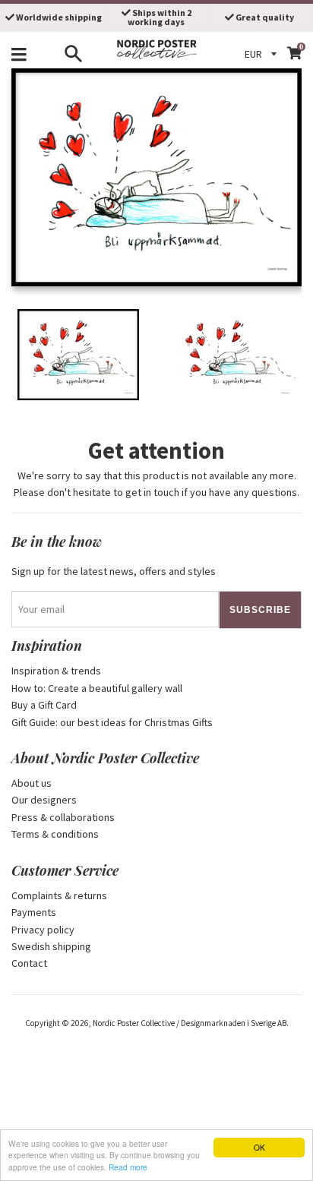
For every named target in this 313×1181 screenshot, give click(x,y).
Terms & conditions (55, 834)
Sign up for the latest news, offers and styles (113, 571)
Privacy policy (42, 929)
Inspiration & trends (56, 670)
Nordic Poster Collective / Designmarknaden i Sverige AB (189, 1023)
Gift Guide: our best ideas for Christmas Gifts (112, 722)
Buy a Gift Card (44, 705)
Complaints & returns (59, 895)
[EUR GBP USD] (263, 54)
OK (259, 1147)
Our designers (44, 800)
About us (31, 783)
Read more (128, 1167)
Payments (33, 912)
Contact (29, 963)
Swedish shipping (51, 946)
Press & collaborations (63, 817)
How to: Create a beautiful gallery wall (96, 688)
